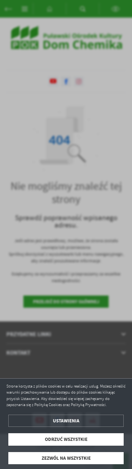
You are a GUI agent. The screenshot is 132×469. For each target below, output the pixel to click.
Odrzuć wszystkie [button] (66, 439)
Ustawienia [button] (66, 421)
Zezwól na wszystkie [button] (66, 458)
